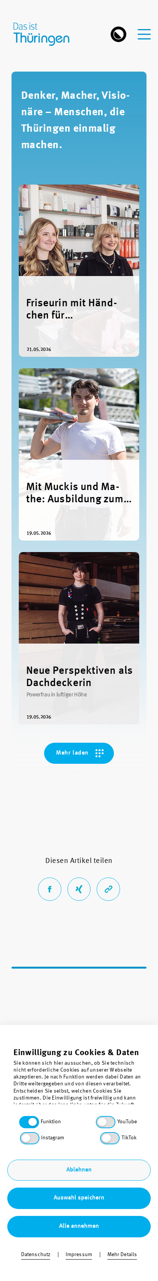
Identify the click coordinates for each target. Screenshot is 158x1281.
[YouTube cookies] (105, 1122)
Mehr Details (122, 1254)
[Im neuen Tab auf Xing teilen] (79, 889)
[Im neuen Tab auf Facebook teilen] (49, 889)
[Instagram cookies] (30, 1138)
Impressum (79, 1254)
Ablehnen (79, 1170)
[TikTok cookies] (110, 1138)
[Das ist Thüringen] (45, 34)
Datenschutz (36, 1254)
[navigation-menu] (144, 29)
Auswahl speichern (79, 1198)
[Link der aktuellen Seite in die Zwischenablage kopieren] (108, 889)
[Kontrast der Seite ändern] (118, 34)
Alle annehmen (79, 1226)
